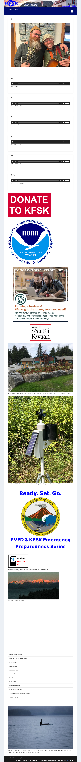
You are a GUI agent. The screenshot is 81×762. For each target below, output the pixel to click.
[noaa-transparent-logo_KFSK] (30, 264)
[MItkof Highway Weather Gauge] (40, 482)
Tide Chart (12, 677)
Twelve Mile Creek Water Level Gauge (19, 693)
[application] (40, 83)
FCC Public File (62, 760)
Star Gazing (12, 681)
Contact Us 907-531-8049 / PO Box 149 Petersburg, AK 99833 (39, 760)
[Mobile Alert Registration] (18, 568)
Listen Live (12, 9)
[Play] (13, 84)
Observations (13, 674)
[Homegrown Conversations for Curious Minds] (40, 391)
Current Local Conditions (16, 654)
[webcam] (33, 599)
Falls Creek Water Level (15, 689)
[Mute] (63, 84)
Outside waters (13, 670)
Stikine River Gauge (14, 685)
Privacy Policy (18, 760)
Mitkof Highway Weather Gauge (18, 658)
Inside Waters (13, 666)
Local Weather (13, 662)
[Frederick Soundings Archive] (40, 749)
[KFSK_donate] (29, 216)
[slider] (67, 83)
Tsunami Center (13, 697)
